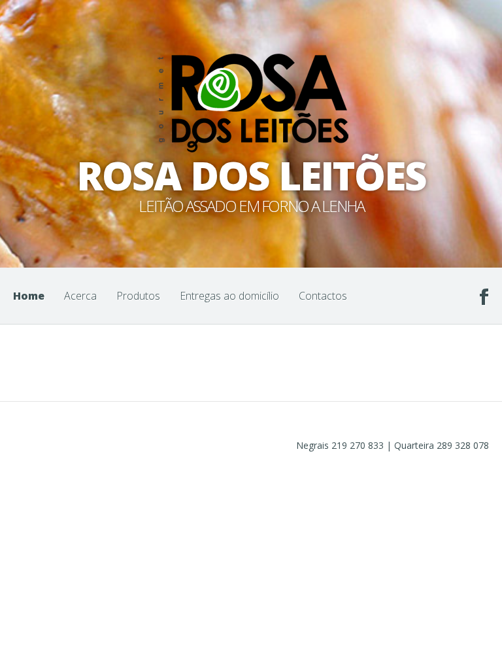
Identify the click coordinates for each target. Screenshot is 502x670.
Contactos (323, 296)
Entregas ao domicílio (229, 296)
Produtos (138, 296)
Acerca (80, 296)
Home (28, 296)
